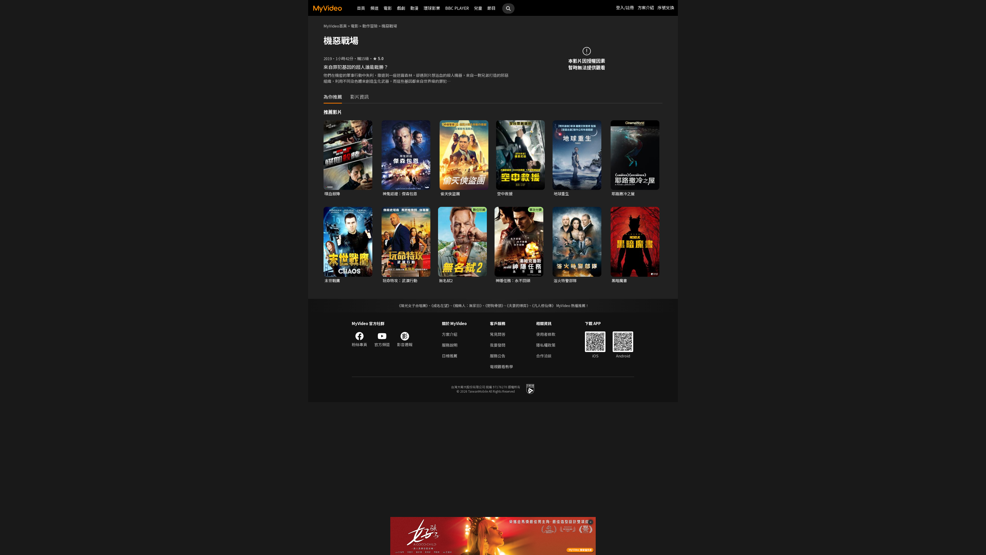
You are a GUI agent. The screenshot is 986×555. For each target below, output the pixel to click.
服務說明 (449, 345)
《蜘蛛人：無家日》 (467, 305)
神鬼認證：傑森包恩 (400, 193)
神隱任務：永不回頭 (513, 280)
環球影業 (432, 8)
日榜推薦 (449, 355)
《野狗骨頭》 (494, 305)
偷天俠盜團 (450, 193)
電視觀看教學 (501, 366)
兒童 (478, 8)
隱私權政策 (545, 345)
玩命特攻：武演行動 (400, 280)
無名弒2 (446, 280)
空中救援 (505, 193)
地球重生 (561, 193)
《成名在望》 (440, 305)
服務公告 (497, 355)
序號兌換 (666, 7)
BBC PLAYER (457, 8)
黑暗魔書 (619, 280)
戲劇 (401, 8)
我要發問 (497, 345)
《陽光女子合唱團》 (412, 305)
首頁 (361, 8)
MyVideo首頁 (335, 26)
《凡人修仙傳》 (543, 305)
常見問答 (497, 334)
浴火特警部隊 (565, 280)
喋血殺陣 (332, 193)
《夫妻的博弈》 (517, 305)
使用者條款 (545, 334)
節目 (491, 8)
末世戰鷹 (332, 280)
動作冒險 (370, 26)
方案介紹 (646, 7)
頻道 (374, 8)
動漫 (414, 8)
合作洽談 (544, 355)
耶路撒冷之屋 (623, 193)
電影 (388, 8)
